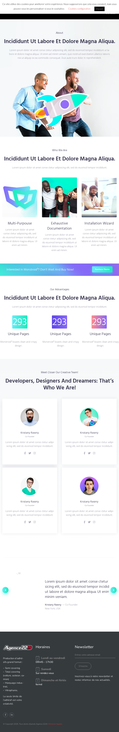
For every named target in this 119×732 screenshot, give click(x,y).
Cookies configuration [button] (79, 8)
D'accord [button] (99, 9)
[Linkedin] (11, 715)
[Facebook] (25, 453)
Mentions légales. (55, 724)
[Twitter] (29, 453)
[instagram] (34, 453)
